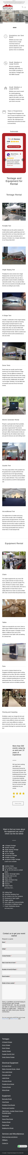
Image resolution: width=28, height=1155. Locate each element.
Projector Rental (6, 1087)
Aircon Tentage (6, 1045)
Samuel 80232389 (6, 1)
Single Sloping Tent (8, 270)
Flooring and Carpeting (9, 712)
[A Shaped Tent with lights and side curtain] (14, 301)
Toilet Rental (5, 1116)
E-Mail (4, 949)
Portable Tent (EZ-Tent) (8, 1054)
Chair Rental (5, 1102)
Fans (4, 666)
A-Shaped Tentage (7, 1042)
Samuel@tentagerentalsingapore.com (17, 1)
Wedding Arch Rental (7, 1128)
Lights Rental (5, 1078)
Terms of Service (14, 1018)
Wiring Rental (5, 1090)
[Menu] (25, 7)
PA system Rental (6, 1081)
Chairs (4, 574)
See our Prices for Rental (10, 19)
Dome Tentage (6, 1048)
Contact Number (6, 955)
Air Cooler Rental (6, 1066)
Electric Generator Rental (10, 420)
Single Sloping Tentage (8, 1057)
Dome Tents (6, 365)
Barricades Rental (7, 1099)
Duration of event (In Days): (9, 969)
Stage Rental (5, 1125)
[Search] (21, 7)
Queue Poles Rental (7, 1119)
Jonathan (6, 3)
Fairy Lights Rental (7, 1072)
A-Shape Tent (6, 315)
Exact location (6, 976)
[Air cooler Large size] (14, 652)
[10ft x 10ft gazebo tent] (14, 451)
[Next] (26, 20)
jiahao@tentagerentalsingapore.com (17, 2)
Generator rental (6, 1075)
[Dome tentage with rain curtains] (14, 351)
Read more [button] (10, 165)
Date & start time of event (9, 962)
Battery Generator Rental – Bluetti (11, 1069)
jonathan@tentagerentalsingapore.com (16, 3)
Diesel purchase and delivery (10, 1137)
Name (4, 942)
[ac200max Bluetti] (14, 406)
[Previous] (1, 20)
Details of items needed (8, 983)
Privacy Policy (5, 1018)
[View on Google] (8, 154)
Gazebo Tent (6, 465)
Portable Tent (6, 226)
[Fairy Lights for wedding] (14, 698)
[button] (5, 160)
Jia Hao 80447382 (6, 2)
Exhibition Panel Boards (8, 1105)
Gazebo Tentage (6, 1051)
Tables (4, 622)
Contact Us (5, 1143)
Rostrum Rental (6, 1122)
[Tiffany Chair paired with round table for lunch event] (14, 608)
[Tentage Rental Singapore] (11, 7)
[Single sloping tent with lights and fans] (14, 256)
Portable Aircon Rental (8, 1084)
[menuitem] (21, 7)
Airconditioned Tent (8, 511)
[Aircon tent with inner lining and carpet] (14, 497)
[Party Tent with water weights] (14, 212)
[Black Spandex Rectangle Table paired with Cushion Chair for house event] (14, 560)
